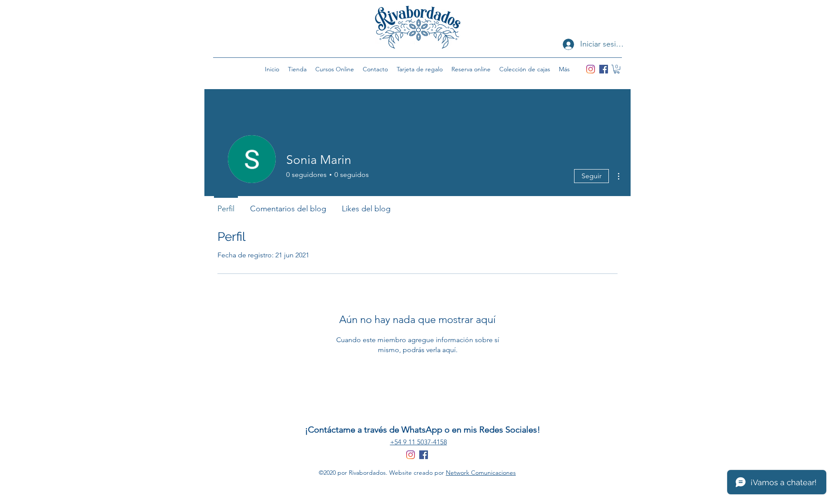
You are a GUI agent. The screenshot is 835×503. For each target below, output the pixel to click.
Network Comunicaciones (481, 472)
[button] (616, 69)
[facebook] (603, 69)
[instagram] (590, 69)
